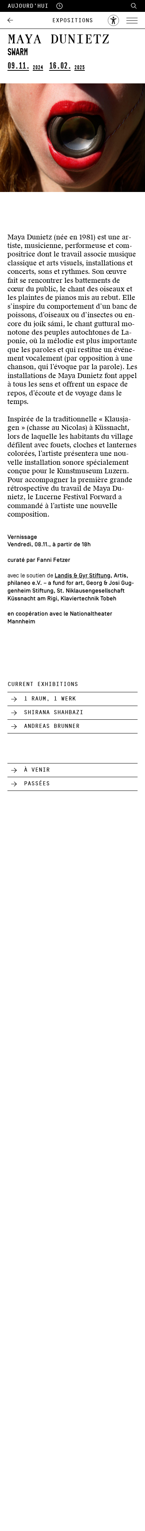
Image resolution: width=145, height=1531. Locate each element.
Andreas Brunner (52, 726)
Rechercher (134, 6)
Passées (37, 783)
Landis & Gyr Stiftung (82, 576)
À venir (37, 769)
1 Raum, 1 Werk (50, 698)
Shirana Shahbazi (53, 712)
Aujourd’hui (27, 6)
